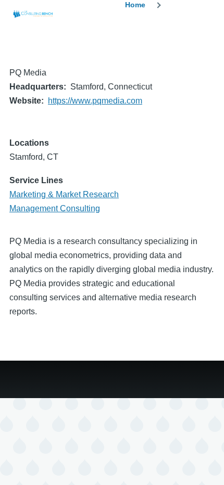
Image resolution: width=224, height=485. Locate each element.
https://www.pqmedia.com (95, 100)
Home (135, 5)
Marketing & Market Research (64, 194)
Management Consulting (54, 208)
